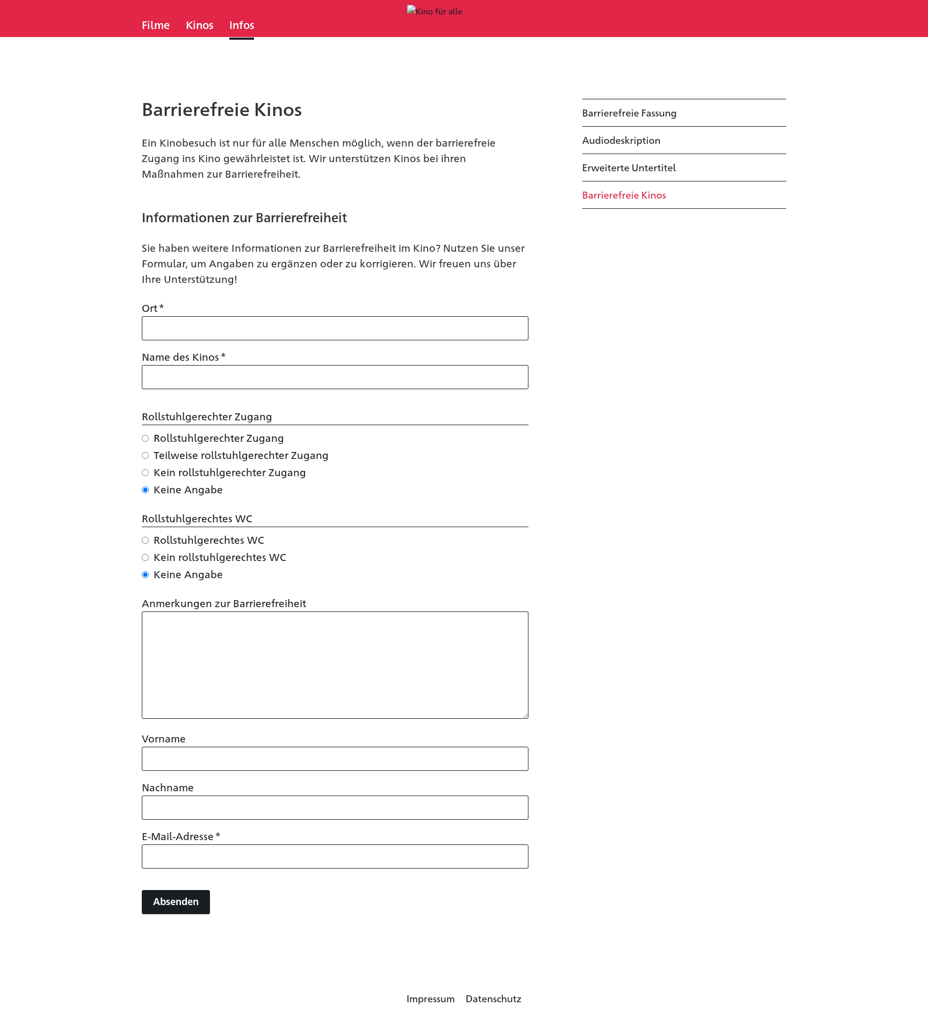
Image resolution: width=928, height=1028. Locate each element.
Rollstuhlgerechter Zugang (219, 437)
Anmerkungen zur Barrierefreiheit (224, 602)
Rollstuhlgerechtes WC (209, 539)
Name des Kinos (184, 355)
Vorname (164, 738)
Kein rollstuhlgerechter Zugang (230, 471)
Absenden (176, 901)
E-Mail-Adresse (181, 835)
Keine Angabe (188, 488)
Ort (153, 307)
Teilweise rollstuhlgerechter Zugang (241, 454)
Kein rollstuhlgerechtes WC (220, 556)
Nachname (168, 786)
